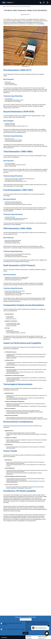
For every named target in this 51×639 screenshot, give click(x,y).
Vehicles (28, 636)
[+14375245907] (40, 2)
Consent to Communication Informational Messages (12, 624)
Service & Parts (42, 636)
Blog (4, 6)
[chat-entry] (46, 633)
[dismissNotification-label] (48, 626)
